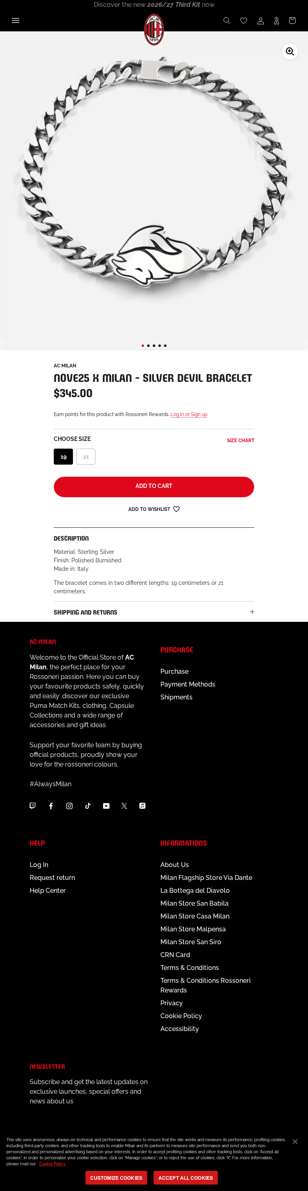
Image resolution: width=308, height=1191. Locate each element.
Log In (39, 865)
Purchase (174, 671)
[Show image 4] (159, 345)
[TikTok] (88, 805)
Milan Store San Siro (190, 942)
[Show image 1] (143, 345)
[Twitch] (32, 805)
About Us (174, 865)
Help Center (48, 890)
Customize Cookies (116, 1177)
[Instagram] (69, 805)
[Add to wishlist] (176, 508)
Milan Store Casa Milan (194, 916)
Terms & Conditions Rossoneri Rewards (205, 985)
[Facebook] (51, 805)
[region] (154, 1160)
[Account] (260, 20)
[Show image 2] (148, 345)
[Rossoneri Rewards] (276, 20)
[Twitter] (124, 805)
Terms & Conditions (189, 968)
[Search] (227, 20)
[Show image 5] (165, 345)
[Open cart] (292, 20)
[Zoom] (290, 51)
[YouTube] (106, 805)
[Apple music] (142, 805)
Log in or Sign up (188, 414)
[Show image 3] (154, 345)
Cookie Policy (181, 1016)
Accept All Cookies (185, 1177)
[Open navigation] (15, 20)
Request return (52, 877)
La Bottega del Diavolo (195, 890)
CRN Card (175, 955)
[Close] (295, 1141)
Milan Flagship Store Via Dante (206, 877)
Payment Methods (187, 684)
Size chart (240, 440)
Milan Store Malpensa (193, 929)
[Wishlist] (243, 20)
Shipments (176, 697)
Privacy (171, 1003)
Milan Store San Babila (194, 903)
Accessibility (179, 1029)
